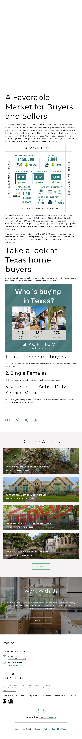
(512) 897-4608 (14, 665)
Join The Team (59, 729)
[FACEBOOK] (38, 710)
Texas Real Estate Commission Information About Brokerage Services (30, 688)
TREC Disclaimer (9, 691)
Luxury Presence (47, 717)
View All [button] (41, 566)
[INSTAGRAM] (44, 710)
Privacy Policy (42, 729)
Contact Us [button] (41, 621)
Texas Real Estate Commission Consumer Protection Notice (26, 685)
